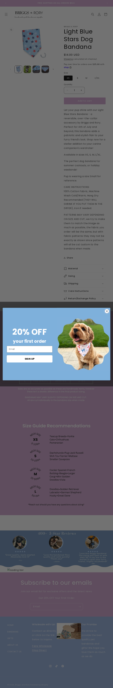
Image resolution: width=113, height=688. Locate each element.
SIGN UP (30, 358)
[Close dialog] (106, 311)
